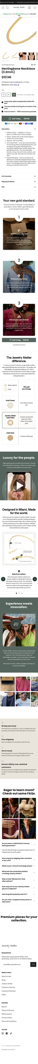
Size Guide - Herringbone (24, 94)
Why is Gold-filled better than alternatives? (13, 880)
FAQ (3, 187)
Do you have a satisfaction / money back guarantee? (15, 844)
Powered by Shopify (8, 1049)
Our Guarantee (6, 176)
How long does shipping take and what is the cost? (17, 859)
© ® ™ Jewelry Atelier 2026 (11, 1045)
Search (4, 1007)
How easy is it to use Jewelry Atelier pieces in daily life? (15, 888)
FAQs (4, 995)
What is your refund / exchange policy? (17, 866)
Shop (4, 980)
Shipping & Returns (8, 181)
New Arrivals (6, 976)
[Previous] (3, 579)
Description (5, 129)
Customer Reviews (9, 991)
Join (33, 964)
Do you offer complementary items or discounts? (17, 901)
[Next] (35, 579)
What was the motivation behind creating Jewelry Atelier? (14, 872)
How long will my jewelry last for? (14, 894)
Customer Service (8, 987)
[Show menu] (3, 7)
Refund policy (7, 1014)
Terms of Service (8, 1010)
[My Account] (29, 8)
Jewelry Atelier (7, 984)
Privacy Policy (7, 1018)
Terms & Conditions (9, 1021)
